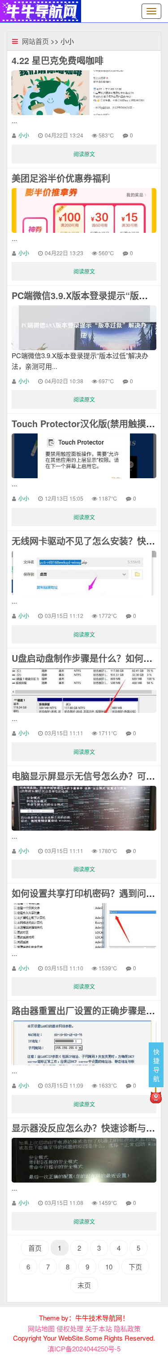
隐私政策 (127, 1328)
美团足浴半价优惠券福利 (61, 177)
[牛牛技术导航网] (40, 10)
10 (108, 1266)
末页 (84, 1285)
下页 (135, 1266)
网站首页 (35, 41)
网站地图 (41, 1328)
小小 (23, 135)
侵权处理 (69, 1328)
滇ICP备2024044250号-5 (84, 1348)
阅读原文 (84, 154)
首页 (35, 1247)
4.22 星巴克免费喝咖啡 (57, 60)
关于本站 (98, 1328)
